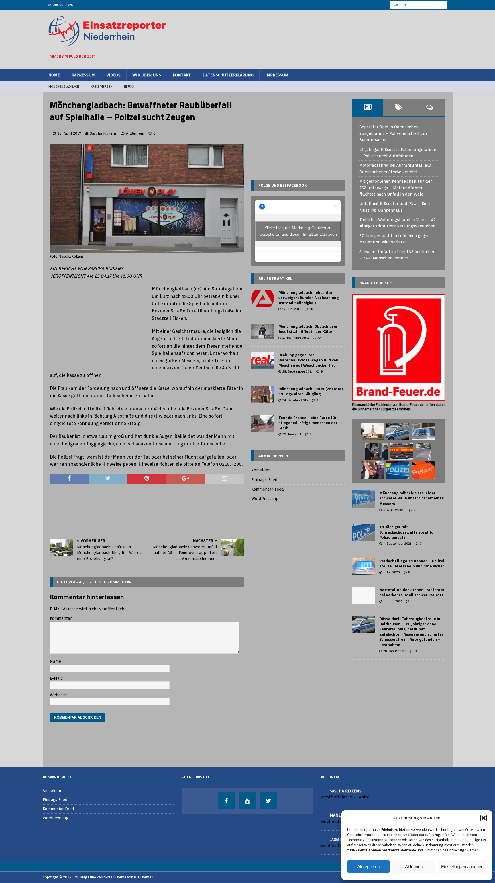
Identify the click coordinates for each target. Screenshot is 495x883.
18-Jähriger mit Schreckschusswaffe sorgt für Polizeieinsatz (407, 532)
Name (55, 661)
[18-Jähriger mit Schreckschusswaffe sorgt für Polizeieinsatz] (363, 532)
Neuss (129, 86)
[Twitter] (268, 800)
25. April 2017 (69, 133)
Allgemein (135, 133)
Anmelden (261, 470)
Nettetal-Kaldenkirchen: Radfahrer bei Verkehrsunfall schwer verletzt (412, 592)
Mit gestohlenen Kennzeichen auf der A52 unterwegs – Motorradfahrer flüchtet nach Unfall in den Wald (395, 187)
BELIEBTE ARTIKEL (275, 278)
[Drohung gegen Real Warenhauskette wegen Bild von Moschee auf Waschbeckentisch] (262, 360)
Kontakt (182, 75)
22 (319, 338)
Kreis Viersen (102, 86)
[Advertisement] (342, 39)
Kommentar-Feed (267, 489)
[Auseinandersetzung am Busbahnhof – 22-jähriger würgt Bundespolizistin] (397, 431)
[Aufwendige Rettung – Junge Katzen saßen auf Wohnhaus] (376, 451)
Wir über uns (146, 75)
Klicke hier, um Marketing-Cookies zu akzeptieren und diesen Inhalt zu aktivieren (298, 231)
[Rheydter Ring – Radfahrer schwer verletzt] (423, 470)
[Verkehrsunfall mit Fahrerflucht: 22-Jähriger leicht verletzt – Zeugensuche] (423, 431)
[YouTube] (247, 800)
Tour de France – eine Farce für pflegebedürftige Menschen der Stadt (307, 422)
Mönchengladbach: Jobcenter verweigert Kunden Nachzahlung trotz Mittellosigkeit (308, 297)
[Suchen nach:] (418, 4)
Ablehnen (414, 866)
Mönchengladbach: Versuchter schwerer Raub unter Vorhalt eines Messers (411, 498)
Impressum (83, 75)
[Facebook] (226, 800)
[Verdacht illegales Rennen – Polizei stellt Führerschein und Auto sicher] (363, 566)
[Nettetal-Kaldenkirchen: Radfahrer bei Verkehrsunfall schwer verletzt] (363, 595)
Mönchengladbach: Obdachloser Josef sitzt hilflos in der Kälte (308, 328)
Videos (114, 75)
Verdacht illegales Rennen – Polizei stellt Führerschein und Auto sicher (411, 563)
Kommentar (61, 618)
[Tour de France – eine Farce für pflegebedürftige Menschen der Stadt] (262, 423)
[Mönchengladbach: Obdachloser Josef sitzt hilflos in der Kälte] (262, 331)
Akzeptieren (368, 866)
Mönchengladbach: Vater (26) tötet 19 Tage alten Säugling (310, 391)
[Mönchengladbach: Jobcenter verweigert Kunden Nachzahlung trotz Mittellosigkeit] (262, 298)
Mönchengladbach (63, 86)
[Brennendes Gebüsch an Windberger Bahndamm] (401, 451)
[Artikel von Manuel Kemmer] (323, 815)
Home (54, 75)
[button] (483, 818)
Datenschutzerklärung (228, 75)
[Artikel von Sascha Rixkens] (323, 790)
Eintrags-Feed (264, 479)
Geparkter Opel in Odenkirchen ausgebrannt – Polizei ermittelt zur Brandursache (393, 133)
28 (311, 309)
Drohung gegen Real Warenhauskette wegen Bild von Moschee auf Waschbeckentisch (308, 360)
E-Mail (56, 678)
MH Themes (143, 877)
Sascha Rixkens (103, 133)
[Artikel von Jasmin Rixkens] (323, 839)
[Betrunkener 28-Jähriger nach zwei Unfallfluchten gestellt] (372, 470)
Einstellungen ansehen (462, 866)
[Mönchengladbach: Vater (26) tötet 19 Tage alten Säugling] (262, 394)
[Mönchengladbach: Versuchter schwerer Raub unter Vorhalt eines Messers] (363, 499)
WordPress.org (264, 498)
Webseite (59, 695)
